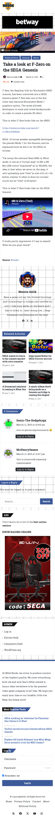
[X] (27, 321)
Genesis (25, 57)
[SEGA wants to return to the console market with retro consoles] (14, 346)
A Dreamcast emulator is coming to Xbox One (14, 388)
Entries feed (11, 637)
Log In (27, 783)
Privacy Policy (22, 801)
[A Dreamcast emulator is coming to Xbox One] (14, 377)
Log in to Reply (25, 436)
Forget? (48, 768)
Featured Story (11, 57)
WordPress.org (12, 649)
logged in (19, 489)
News (36, 57)
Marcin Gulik (12, 77)
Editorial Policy (27, 806)
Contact (36, 801)
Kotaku (15, 259)
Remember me (12, 775)
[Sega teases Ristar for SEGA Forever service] (41, 346)
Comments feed (13, 643)
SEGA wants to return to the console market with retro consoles (13, 358)
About (46, 801)
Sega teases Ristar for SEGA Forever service (40, 357)
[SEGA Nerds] (8, 6)
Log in (7, 631)
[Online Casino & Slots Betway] (27, 22)
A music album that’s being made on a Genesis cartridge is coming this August (40, 390)
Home (9, 801)
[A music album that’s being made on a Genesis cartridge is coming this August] (41, 377)
